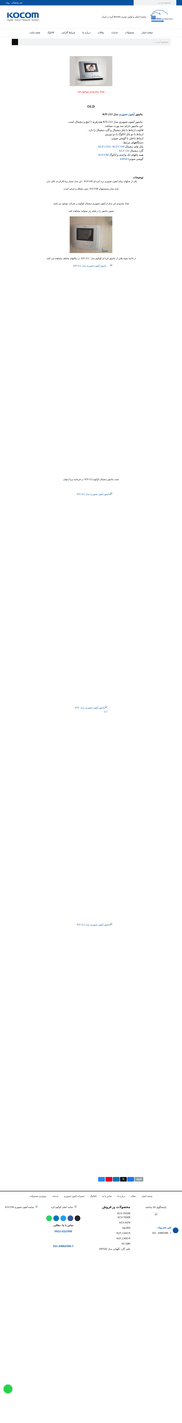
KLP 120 (124, 150)
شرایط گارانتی (68, 32)
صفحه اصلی (147, 32)
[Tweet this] (123, 1179)
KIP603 (124, 158)
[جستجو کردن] (14, 42)
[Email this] (139, 1179)
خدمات (114, 32)
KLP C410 (104, 146)
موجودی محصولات (38, 1196)
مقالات (101, 32)
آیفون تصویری (127, 114)
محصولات (129, 32)
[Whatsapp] (49, 1218)
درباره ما (86, 32)
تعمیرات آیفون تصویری (74, 1196)
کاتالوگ (50, 32)
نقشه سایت (34, 32)
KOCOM (103, 154)
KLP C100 (118, 146)
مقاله (133, 1196)
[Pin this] (109, 1179)
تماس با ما (107, 1196)
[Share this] (130, 1179)
